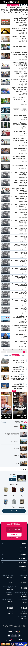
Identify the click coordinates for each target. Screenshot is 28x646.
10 (26, 352)
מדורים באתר (23, 547)
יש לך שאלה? (4, 422)
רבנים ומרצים (22, 562)
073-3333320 (10, 589)
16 (12, 352)
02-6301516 (24, 596)
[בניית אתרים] (20, 639)
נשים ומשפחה (22, 566)
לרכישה (12, 479)
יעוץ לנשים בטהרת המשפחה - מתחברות (21, 593)
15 (15, 352)
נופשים (12, 605)
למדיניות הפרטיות (11, 537)
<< (26, 349)
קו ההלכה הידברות (9, 592)
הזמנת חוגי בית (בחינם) (22, 605)
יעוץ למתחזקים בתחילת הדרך (21, 585)
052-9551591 (23, 602)
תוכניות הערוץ (22, 551)
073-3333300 (10, 594)
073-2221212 (10, 577)
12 (21, 352)
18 (8, 352)
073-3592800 (10, 582)
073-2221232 (24, 588)
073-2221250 (10, 613)
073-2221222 (24, 577)
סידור (24, 570)
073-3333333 (23, 613)
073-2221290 (24, 608)
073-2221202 (24, 618)
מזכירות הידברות (23, 575)
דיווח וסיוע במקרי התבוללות (7, 599)
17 (10, 352)
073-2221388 (24, 582)
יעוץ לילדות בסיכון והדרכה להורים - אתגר (8, 586)
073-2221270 (10, 608)
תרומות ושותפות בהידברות (8, 575)
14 (17, 352)
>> (2, 352)
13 (19, 352)
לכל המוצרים (14, 510)
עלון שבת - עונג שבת (22, 580)
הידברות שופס (10, 611)
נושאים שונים (22, 558)
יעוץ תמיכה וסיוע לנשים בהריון (22, 599)
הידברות (24, 543)
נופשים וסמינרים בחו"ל (22, 616)
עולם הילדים (23, 554)
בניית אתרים (20, 640)
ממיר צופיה (24, 611)
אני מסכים (13, 537)
